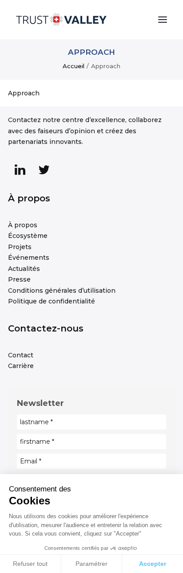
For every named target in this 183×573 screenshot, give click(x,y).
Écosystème (28, 236)
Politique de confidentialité (51, 301)
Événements (28, 258)
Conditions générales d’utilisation (61, 290)
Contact (20, 355)
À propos (22, 225)
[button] (162, 19)
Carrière (21, 366)
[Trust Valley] (61, 19)
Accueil (73, 66)
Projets (20, 247)
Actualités (24, 269)
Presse (19, 279)
